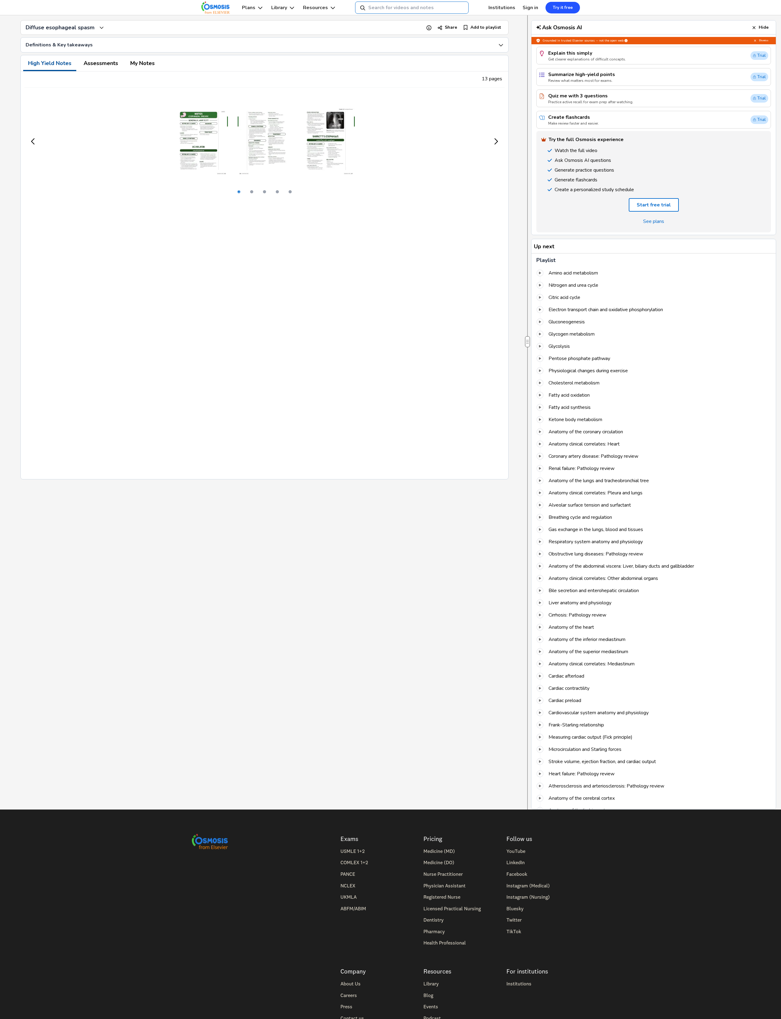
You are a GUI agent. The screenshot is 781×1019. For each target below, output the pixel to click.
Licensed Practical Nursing (452, 908)
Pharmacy (434, 931)
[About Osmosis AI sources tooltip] (626, 40)
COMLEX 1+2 (354, 862)
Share (451, 27)
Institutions (501, 7)
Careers (348, 995)
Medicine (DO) (438, 862)
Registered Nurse (441, 897)
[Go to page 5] (290, 192)
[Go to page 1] (239, 192)
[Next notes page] (495, 141)
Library (279, 7)
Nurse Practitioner (443, 874)
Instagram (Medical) (528, 886)
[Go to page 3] (264, 192)
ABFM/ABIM (353, 908)
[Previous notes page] (33, 141)
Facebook (516, 874)
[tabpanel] (264, 275)
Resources (315, 7)
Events (430, 1006)
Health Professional (444, 943)
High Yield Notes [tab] (49, 63)
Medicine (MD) (439, 851)
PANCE (347, 874)
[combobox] (412, 7)
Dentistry (433, 920)
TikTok (513, 931)
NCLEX (347, 886)
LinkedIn (515, 862)
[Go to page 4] (277, 192)
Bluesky (515, 908)
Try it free (563, 7)
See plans (653, 221)
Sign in (530, 7)
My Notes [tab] (142, 63)
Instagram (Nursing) (528, 897)
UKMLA (348, 897)
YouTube (515, 851)
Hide (763, 27)
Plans (248, 7)
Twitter (514, 920)
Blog (428, 995)
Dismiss (763, 40)
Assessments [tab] (101, 63)
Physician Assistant (444, 886)
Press (346, 1006)
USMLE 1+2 (352, 851)
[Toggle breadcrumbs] (101, 27)
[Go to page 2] (252, 192)
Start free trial (654, 205)
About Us (350, 984)
